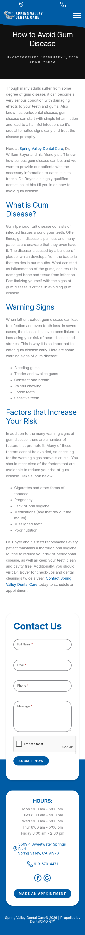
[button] (77, 15)
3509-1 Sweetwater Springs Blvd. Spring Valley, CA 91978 (42, 848)
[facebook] (37, 880)
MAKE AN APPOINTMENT (42, 893)
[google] (47, 880)
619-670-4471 (46, 864)
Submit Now (31, 761)
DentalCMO (39, 921)
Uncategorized (23, 57)
